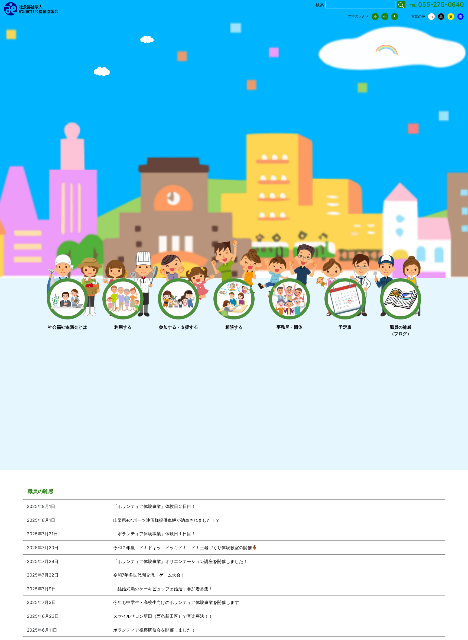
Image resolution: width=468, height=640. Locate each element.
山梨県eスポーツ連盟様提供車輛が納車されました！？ (166, 520)
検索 (320, 4)
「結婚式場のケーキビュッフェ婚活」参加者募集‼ (162, 588)
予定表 (345, 327)
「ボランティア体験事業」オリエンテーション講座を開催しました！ (180, 561)
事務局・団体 (290, 327)
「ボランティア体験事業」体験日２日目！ (154, 506)
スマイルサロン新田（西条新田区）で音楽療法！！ (163, 616)
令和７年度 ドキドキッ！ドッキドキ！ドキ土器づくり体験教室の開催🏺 (185, 547)
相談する (234, 327)
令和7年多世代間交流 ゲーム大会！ (149, 575)
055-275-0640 (441, 4)
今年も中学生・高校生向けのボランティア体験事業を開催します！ (178, 602)
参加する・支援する (178, 327)
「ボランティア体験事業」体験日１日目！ (154, 533)
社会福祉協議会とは (67, 327)
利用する (123, 327)
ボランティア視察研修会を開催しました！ (154, 630)
